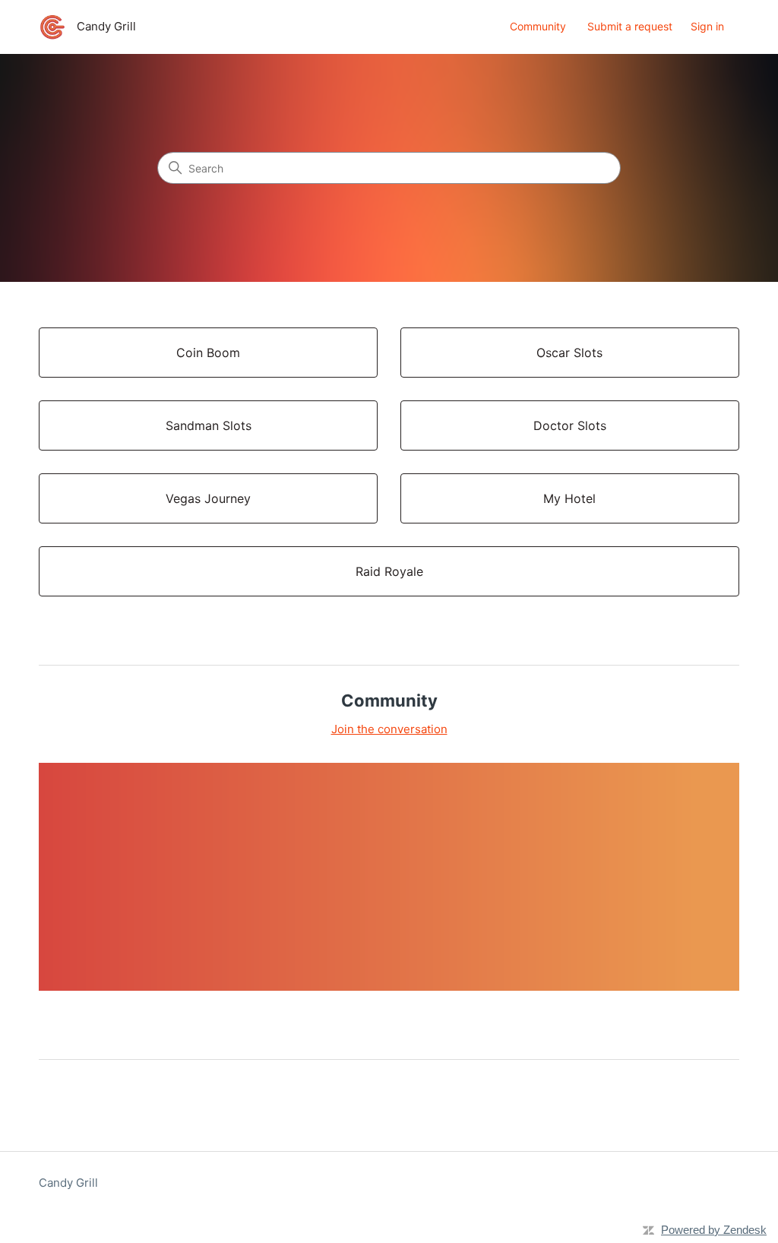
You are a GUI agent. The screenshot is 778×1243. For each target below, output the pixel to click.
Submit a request (629, 26)
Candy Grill (68, 1182)
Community (538, 26)
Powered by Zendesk (714, 1229)
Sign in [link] (707, 26)
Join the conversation (389, 729)
